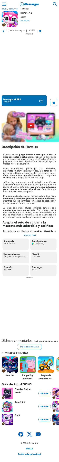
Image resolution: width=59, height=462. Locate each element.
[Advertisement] (29, 64)
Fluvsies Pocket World (23, 391)
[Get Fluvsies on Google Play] (38, 244)
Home (4, 9)
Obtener (44, 393)
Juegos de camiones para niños (46, 377)
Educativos (13, 9)
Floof (17, 415)
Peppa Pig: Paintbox (27, 377)
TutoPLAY (20, 402)
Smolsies (9, 375)
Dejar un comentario (29, 347)
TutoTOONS (24, 21)
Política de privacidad (29, 454)
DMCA (29, 449)
